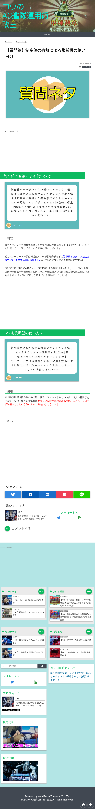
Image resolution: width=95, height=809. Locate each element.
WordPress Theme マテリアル (54, 796)
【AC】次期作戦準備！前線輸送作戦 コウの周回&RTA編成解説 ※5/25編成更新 (75, 617)
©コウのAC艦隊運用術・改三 (36, 799)
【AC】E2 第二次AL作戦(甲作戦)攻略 (75, 640)
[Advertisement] (47, 150)
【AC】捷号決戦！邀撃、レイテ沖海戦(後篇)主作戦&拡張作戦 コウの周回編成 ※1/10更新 (75, 603)
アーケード (87, 67)
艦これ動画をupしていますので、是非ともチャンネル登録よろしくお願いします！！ (70, 676)
